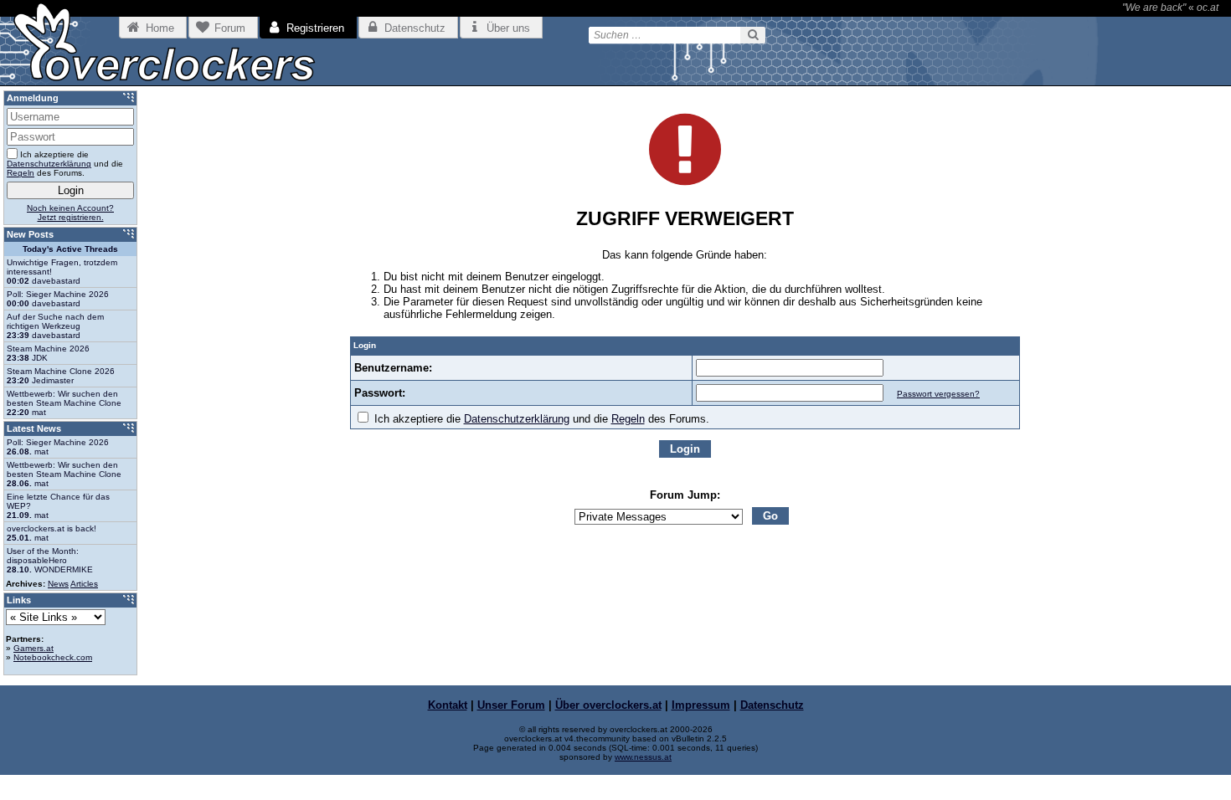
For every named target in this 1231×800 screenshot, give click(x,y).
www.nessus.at (643, 757)
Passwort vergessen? (938, 393)
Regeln (628, 419)
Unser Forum (511, 705)
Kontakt (447, 705)
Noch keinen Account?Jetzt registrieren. (70, 212)
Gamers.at (33, 648)
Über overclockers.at (608, 705)
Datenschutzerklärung (516, 419)
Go (770, 516)
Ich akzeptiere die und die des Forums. (540, 419)
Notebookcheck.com (52, 657)
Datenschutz (772, 705)
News (58, 583)
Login (685, 449)
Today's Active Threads (70, 249)
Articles (84, 583)
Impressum (701, 705)
